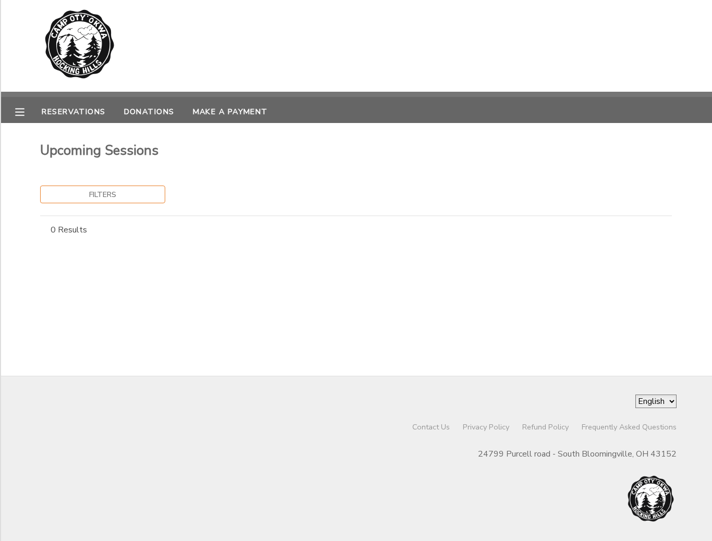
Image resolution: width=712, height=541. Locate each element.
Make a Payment (230, 111)
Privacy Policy (486, 427)
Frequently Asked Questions (629, 427)
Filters (102, 194)
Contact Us (431, 427)
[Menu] (27, 111)
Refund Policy (545, 427)
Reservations (73, 111)
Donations (149, 111)
